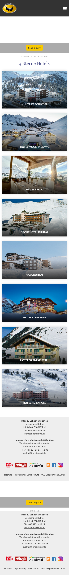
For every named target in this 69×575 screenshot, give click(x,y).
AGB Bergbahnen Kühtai (53, 474)
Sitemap (8, 474)
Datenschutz (32, 474)
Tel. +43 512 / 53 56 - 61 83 (34, 449)
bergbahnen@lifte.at (34, 433)
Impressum (19, 474)
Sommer (25, 56)
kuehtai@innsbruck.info (34, 453)
